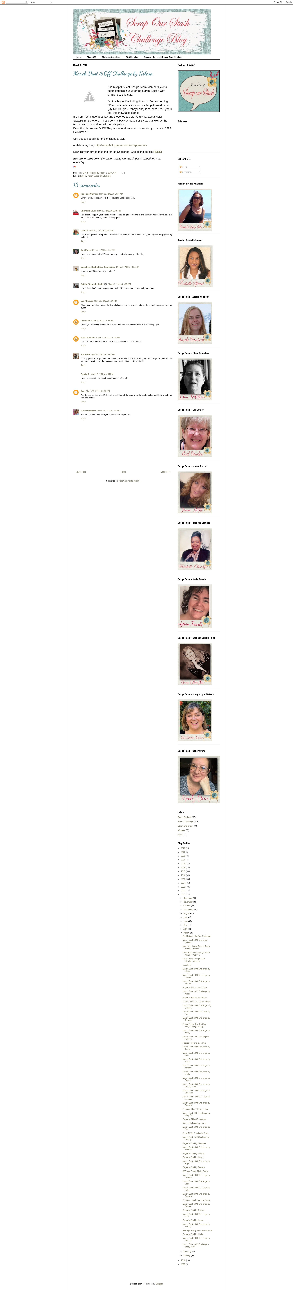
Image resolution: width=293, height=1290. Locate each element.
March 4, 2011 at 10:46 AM (108, 337)
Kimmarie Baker (88, 411)
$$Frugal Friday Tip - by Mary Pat (197, 1230)
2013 (183, 887)
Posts (184, 167)
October (187, 906)
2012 (183, 891)
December (188, 898)
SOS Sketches (132, 57)
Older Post (165, 472)
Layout (83, 176)
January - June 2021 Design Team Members (163, 57)
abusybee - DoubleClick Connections (98, 267)
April (185, 929)
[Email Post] (123, 173)
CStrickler (85, 320)
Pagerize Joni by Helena (193, 1153)
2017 (183, 871)
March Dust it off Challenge (99, 176)
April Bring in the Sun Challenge (197, 936)
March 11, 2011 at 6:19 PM (98, 391)
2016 (183, 875)
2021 (183, 856)
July (185, 917)
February (187, 1252)
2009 (183, 1264)
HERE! (157, 151)
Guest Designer (185, 817)
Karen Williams (88, 337)
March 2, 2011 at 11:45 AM (109, 211)
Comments (186, 172)
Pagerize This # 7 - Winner (194, 1119)
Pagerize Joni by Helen (193, 1157)
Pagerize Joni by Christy (193, 1210)
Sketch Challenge (185, 822)
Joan (83, 391)
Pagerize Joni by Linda (193, 1234)
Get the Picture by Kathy (92, 284)
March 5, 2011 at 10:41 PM (103, 354)
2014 (183, 883)
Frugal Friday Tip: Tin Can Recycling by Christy (194, 1025)
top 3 (180, 834)
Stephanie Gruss (88, 211)
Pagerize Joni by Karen (193, 1220)
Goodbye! (187, 965)
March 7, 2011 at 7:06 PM (101, 374)
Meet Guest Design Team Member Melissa (194, 960)
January (187, 1255)
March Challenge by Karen (194, 1123)
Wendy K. (85, 374)
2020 (183, 860)
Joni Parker (86, 250)
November (188, 902)
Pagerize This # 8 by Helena (195, 1109)
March (186, 933)
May (185, 925)
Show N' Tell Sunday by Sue (195, 1133)
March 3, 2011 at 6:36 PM (105, 301)
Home (78, 57)
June (185, 921)
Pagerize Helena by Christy (195, 987)
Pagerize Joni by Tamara (194, 1167)
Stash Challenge (185, 826)
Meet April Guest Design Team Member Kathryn (196, 953)
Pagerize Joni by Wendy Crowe (196, 1200)
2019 (183, 864)
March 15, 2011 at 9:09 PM (108, 411)
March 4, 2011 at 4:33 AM (102, 320)
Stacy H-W (85, 354)
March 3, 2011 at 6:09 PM (119, 284)
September (188, 909)
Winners (181, 830)
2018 (183, 867)
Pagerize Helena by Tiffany (195, 997)
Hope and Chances (89, 194)
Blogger (159, 1284)
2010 (183, 1260)
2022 (183, 852)
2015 (183, 879)
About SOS (91, 57)
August (186, 913)
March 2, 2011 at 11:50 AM (101, 230)
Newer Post (81, 472)
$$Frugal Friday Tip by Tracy (195, 1171)
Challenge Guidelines (111, 57)
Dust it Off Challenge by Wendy (197, 1001)
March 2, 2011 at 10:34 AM (111, 194)
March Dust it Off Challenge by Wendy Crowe (196, 1085)
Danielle (84, 230)
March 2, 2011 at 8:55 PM (127, 267)
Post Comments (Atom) (129, 481)
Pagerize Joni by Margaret (194, 1143)
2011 (183, 895)
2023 (183, 848)
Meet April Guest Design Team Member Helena (196, 947)
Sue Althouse (87, 301)
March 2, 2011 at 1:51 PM (103, 250)
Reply (83, 202)
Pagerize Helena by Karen (194, 1043)
